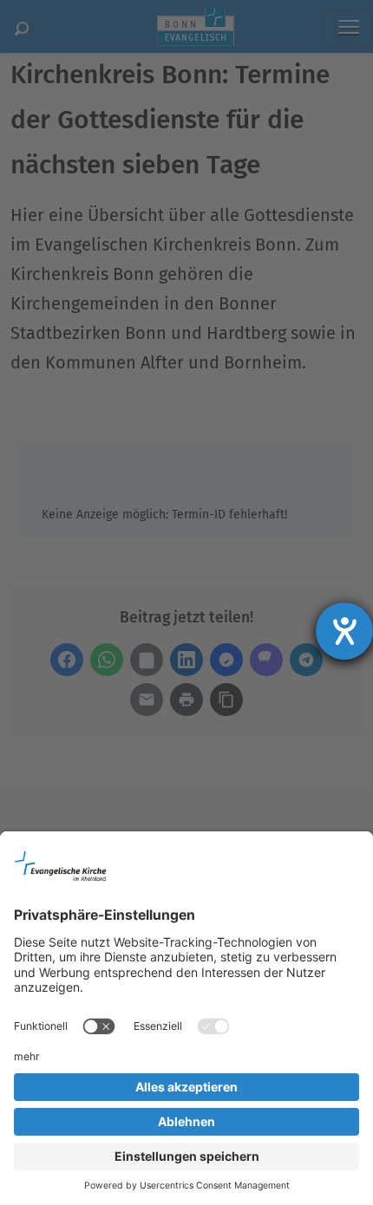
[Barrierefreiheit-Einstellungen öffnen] (344, 631)
